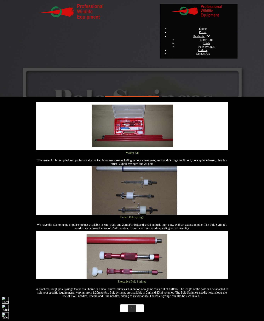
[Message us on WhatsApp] (5, 308)
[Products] (209, 36)
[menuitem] (203, 28)
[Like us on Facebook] (5, 300)
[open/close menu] (199, 4)
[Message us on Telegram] (5, 315)
